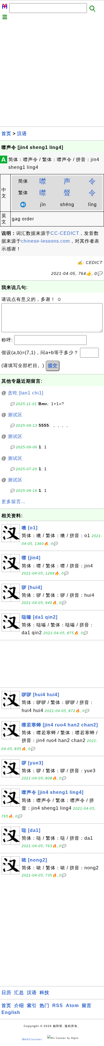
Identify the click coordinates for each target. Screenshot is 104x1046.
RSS (57, 1005)
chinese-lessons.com (45, 241)
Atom (72, 1005)
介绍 (19, 1005)
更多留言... (13, 501)
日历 (6, 992)
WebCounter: (32, 1039)
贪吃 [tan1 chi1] (25, 392)
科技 (44, 992)
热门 (44, 1005)
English (10, 1012)
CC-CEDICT (65, 233)
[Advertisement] (52, 74)
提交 (52, 365)
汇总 (19, 992)
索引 (32, 1005)
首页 (6, 133)
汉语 (22, 133)
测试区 (15, 414)
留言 (87, 1005)
